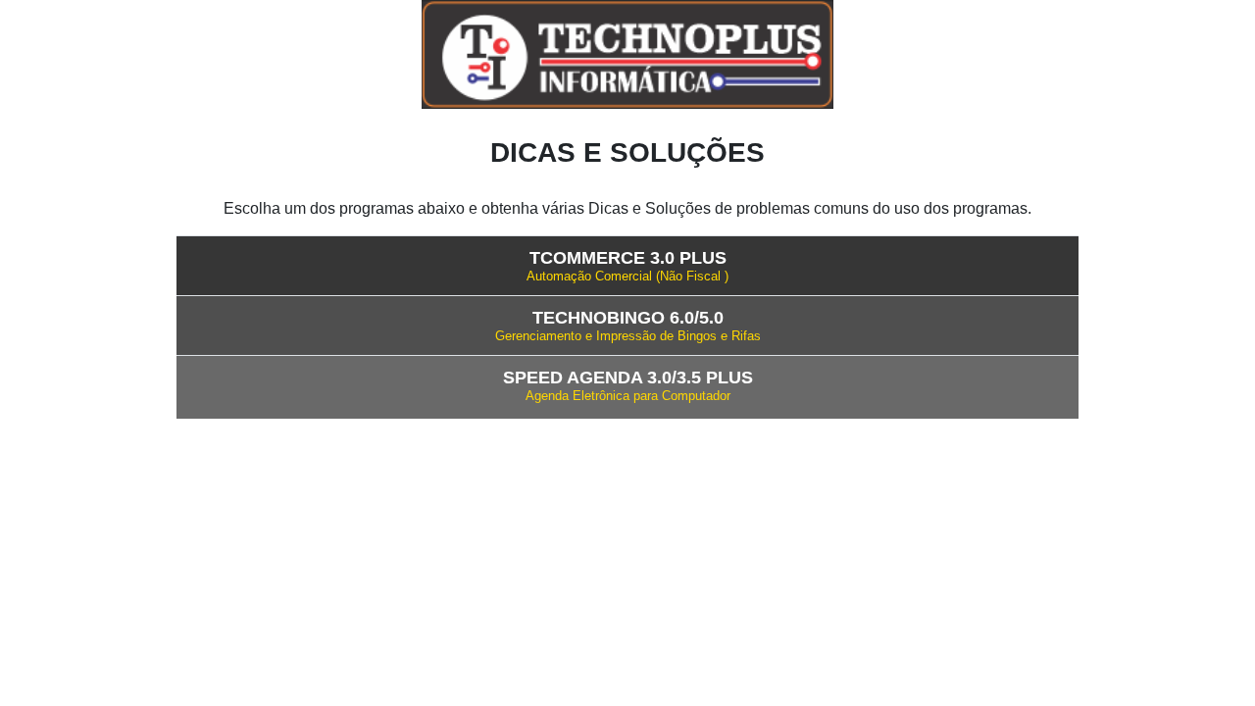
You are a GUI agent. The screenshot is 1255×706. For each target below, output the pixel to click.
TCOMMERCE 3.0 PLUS (628, 258)
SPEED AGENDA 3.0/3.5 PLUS (628, 377)
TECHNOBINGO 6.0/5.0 (628, 318)
